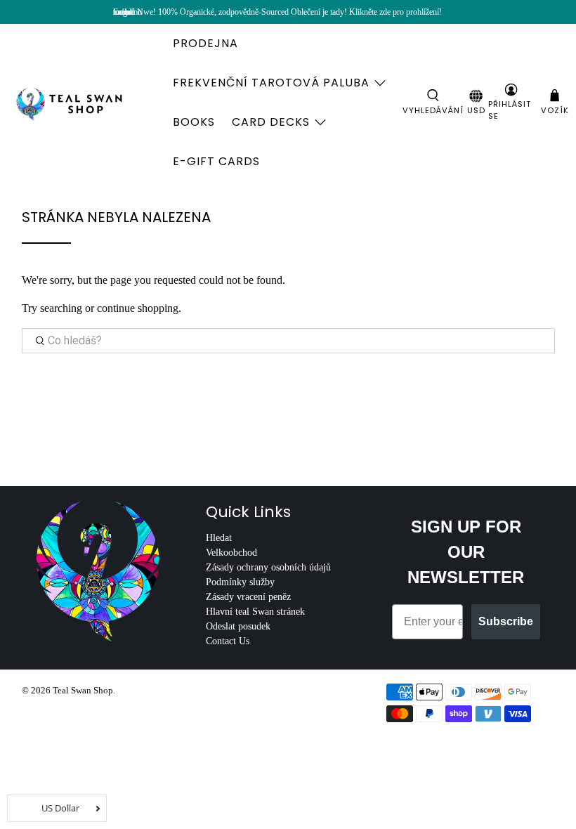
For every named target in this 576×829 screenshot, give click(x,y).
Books (194, 122)
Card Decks (271, 122)
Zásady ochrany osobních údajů (268, 567)
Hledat (219, 538)
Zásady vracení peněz (248, 597)
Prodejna (205, 43)
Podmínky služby (240, 582)
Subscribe (505, 621)
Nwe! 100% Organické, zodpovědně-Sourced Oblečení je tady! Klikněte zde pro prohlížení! (289, 12)
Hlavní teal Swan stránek (255, 611)
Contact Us (227, 641)
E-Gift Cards (216, 161)
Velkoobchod (231, 552)
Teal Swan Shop (83, 690)
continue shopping (137, 308)
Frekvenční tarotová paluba (271, 82)
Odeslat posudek (238, 626)
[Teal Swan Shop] (85, 102)
